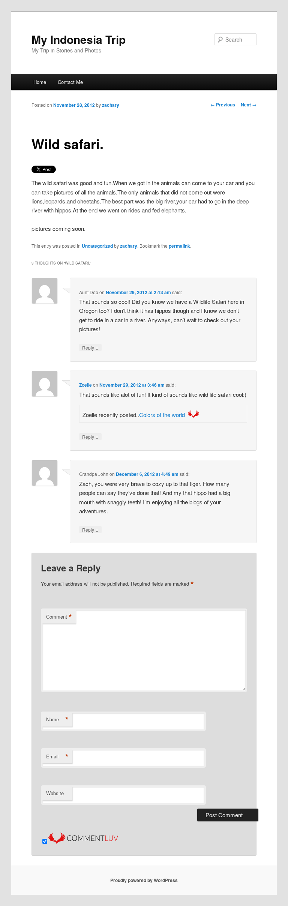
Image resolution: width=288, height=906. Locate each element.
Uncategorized (97, 245)
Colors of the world (162, 415)
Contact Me (70, 81)
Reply (90, 347)
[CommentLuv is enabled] (83, 841)
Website (55, 793)
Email (57, 756)
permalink (179, 245)
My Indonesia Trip (79, 39)
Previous (222, 104)
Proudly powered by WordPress (144, 880)
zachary (110, 105)
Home (39, 81)
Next (248, 104)
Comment (59, 617)
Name (57, 719)
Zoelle (85, 384)
